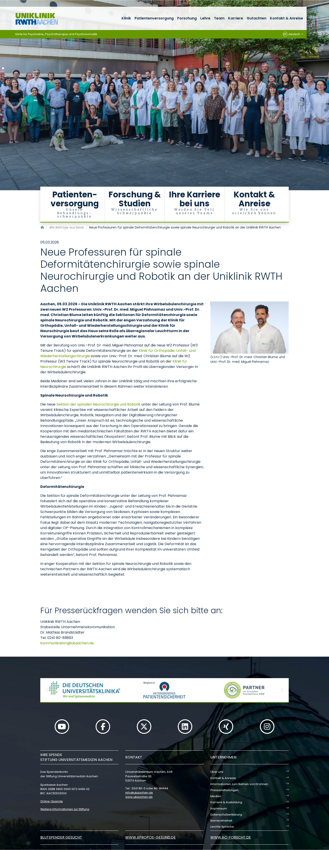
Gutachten (256, 18)
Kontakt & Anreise (286, 18)
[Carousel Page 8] (3, 92)
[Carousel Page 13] (3, 109)
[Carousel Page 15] (3, 115)
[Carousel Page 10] (3, 99)
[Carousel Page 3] (3, 75)
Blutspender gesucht (61, 837)
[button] (47, 690)
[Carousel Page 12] (3, 105)
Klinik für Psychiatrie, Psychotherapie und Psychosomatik (56, 34)
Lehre (205, 18)
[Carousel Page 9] (3, 95)
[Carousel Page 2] (3, 72)
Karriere (235, 18)
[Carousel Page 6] (3, 85)
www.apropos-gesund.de (150, 837)
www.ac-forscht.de (230, 837)
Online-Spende (51, 801)
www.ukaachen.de (139, 797)
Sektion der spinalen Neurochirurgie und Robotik (98, 404)
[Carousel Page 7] (3, 89)
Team (219, 18)
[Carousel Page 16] (3, 119)
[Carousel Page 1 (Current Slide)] (3, 68)
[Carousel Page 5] (3, 82)
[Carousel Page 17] (3, 122)
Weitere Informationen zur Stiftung (64, 809)
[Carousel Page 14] (3, 112)
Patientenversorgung (154, 18)
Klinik (126, 18)
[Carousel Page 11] (3, 102)
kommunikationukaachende (67, 643)
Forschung (187, 18)
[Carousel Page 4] (3, 78)
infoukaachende (139, 792)
